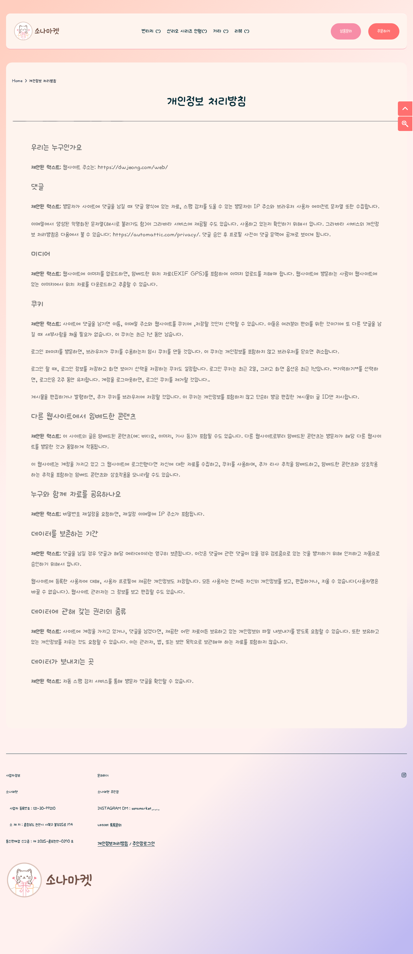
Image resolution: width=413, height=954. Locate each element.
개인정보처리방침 (113, 844)
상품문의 (346, 31)
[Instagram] (404, 775)
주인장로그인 (143, 844)
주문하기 (383, 31)
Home (17, 81)
